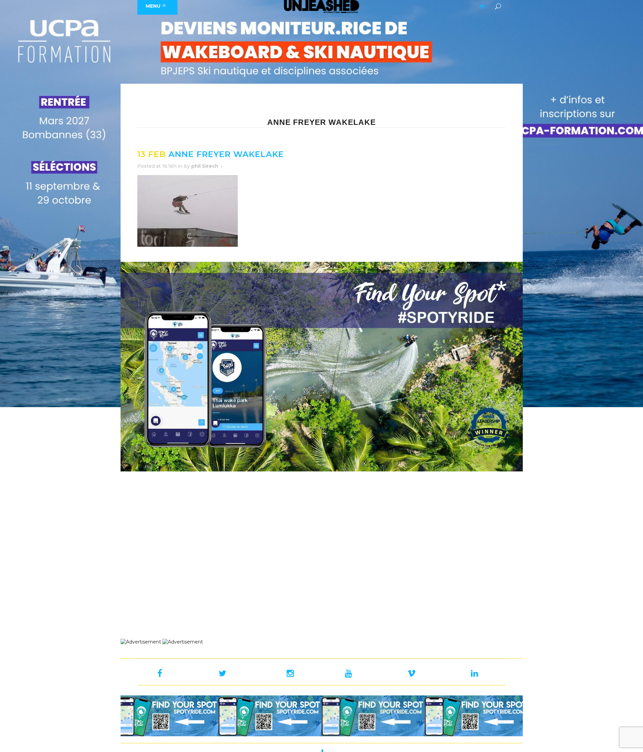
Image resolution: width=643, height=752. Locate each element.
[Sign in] (481, 7)
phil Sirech (204, 166)
